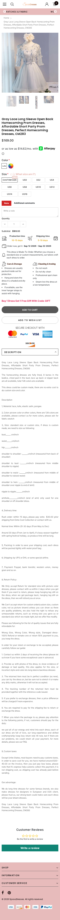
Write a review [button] (30, 848)
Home (6, 18)
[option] (30, 63)
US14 (9, 194)
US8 (25, 187)
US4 (52, 180)
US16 (24, 194)
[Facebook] (3, 893)
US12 (52, 187)
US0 (25, 180)
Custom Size (9, 180)
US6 (10, 187)
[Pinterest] (9, 893)
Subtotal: (6, 231)
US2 (38, 180)
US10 (38, 187)
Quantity (6, 218)
